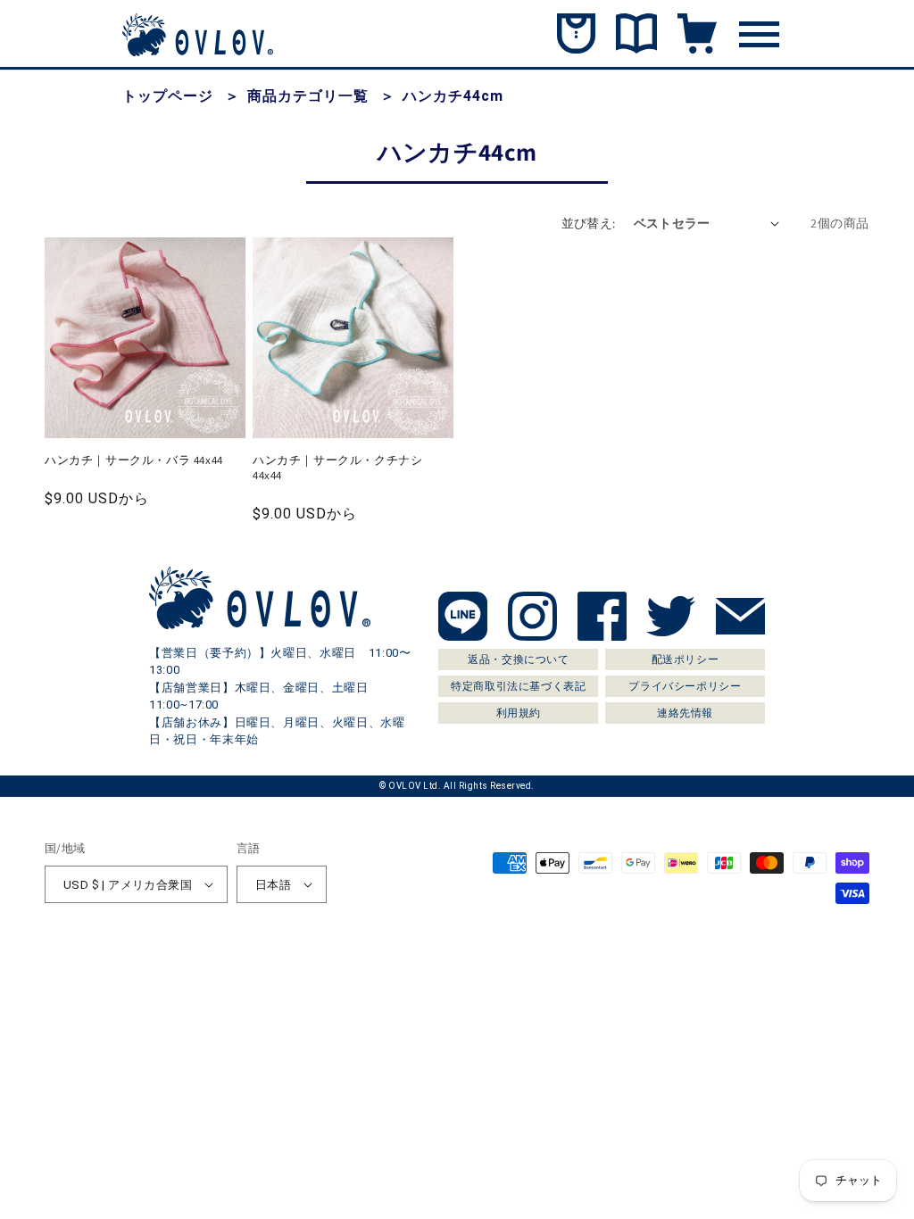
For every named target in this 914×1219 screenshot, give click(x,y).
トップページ (167, 95)
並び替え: (588, 223)
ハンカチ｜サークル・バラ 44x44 (134, 460)
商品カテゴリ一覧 (308, 95)
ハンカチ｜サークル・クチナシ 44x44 (337, 468)
